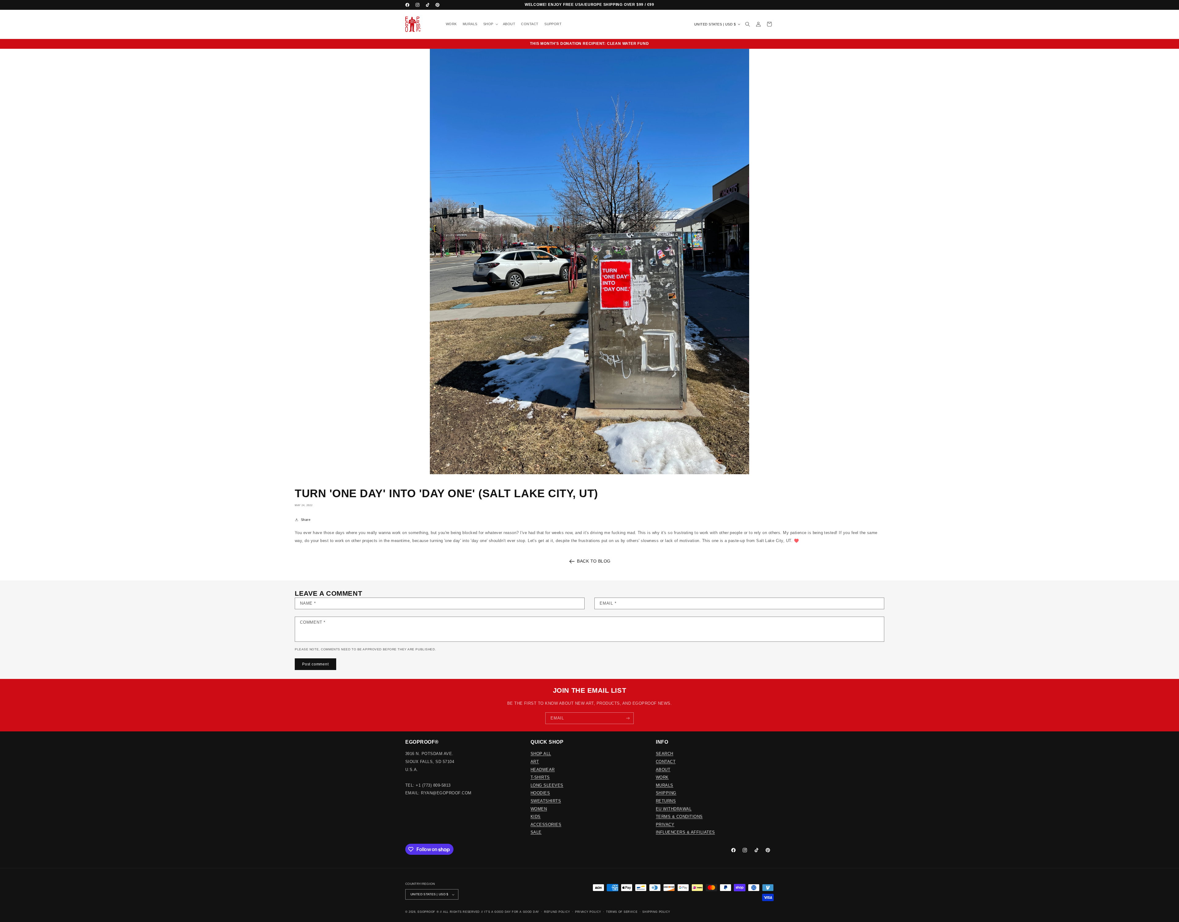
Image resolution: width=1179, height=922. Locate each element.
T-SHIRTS (540, 777)
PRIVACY (665, 824)
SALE (536, 832)
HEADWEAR (543, 769)
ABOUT (663, 769)
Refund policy (557, 911)
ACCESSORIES (546, 824)
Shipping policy (656, 911)
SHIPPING (666, 793)
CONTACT (665, 761)
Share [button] (305, 519)
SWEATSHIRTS (546, 801)
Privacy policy (588, 911)
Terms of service (621, 911)
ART (535, 761)
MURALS (664, 785)
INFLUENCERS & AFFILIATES (685, 832)
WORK (662, 777)
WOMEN (539, 809)
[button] (490, 24)
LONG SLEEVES (547, 785)
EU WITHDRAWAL (673, 809)
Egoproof (426, 911)
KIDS (536, 816)
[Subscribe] (628, 718)
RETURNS (666, 801)
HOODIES (540, 793)
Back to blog (594, 561)
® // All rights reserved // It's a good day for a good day (488, 911)
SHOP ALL (541, 753)
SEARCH (664, 753)
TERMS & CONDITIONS (679, 816)
